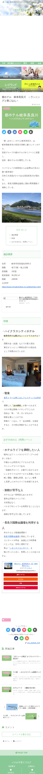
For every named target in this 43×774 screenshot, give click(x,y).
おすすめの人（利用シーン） (22, 242)
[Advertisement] (21, 38)
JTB (20, 583)
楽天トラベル (21, 574)
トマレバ (29, 568)
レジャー (7, 620)
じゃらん (20, 579)
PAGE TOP (22, 753)
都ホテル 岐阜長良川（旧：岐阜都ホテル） (26, 565)
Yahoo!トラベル (20, 587)
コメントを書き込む (21, 734)
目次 (18, 230)
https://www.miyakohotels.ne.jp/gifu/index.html (21, 287)
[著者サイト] (16, 638)
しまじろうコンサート (19, 548)
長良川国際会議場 (11, 536)
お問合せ (31, 766)
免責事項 (11, 766)
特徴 (13, 238)
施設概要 (14, 235)
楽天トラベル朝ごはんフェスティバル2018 (22, 398)
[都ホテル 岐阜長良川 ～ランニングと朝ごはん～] (15, 132)
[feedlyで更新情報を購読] (21, 638)
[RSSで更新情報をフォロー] (27, 638)
